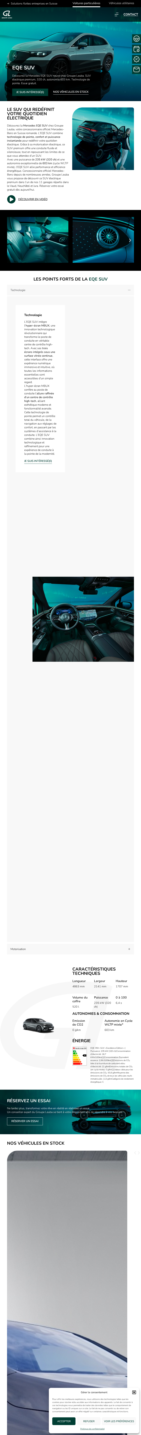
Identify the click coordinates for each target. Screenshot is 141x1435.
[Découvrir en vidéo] (11, 199)
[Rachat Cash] (136, 59)
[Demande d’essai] (136, 38)
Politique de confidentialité (92, 1428)
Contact (130, 14)
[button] (134, 1392)
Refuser (89, 1421)
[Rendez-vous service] (136, 49)
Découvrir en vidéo (32, 199)
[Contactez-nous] (136, 69)
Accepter (64, 1421)
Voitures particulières (86, 3)
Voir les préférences (119, 1421)
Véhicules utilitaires (121, 3)
